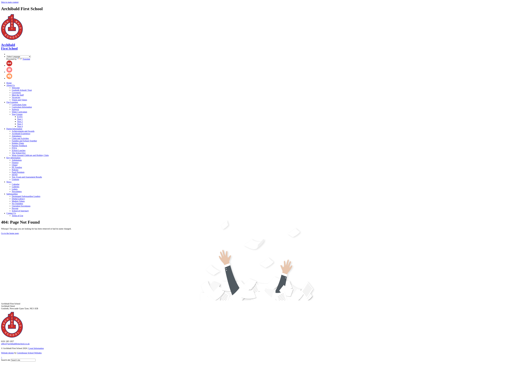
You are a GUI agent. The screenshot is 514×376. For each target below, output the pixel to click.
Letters (15, 189)
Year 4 (20, 126)
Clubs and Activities (20, 138)
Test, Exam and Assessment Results (27, 177)
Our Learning (12, 102)
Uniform (15, 179)
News (8, 182)
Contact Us (11, 213)
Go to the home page (10, 233)
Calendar (15, 184)
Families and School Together (24, 141)
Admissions (17, 160)
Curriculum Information (22, 107)
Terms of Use (17, 215)
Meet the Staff (18, 95)
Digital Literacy (18, 199)
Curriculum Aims (19, 104)
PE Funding (17, 167)
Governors (16, 92)
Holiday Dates (18, 143)
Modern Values (18, 201)
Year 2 (20, 121)
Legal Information (36, 348)
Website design (7, 353)
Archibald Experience (21, 133)
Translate (26, 59)
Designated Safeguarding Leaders (26, 196)
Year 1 (20, 119)
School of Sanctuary (20, 211)
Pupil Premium (18, 172)
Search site (5, 360)
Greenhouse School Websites (29, 353)
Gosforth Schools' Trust (22, 90)
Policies (15, 170)
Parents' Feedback (19, 146)
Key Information (13, 158)
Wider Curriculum (19, 112)
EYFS (19, 117)
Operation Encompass (21, 206)
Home (9, 83)
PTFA (14, 148)
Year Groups (17, 114)
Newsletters (17, 191)
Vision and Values (19, 100)
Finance (15, 162)
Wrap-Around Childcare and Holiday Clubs (30, 155)
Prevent (15, 208)
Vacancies (16, 97)
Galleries (15, 187)
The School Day (19, 153)
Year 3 (20, 124)
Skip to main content (9, 2)
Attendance (16, 136)
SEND (15, 174)
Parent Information (14, 129)
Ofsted (14, 165)
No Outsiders (17, 203)
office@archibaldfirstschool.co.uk (15, 344)
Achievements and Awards (23, 131)
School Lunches (18, 150)
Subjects (15, 109)
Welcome (16, 88)
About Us (10, 85)
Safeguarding (12, 194)
